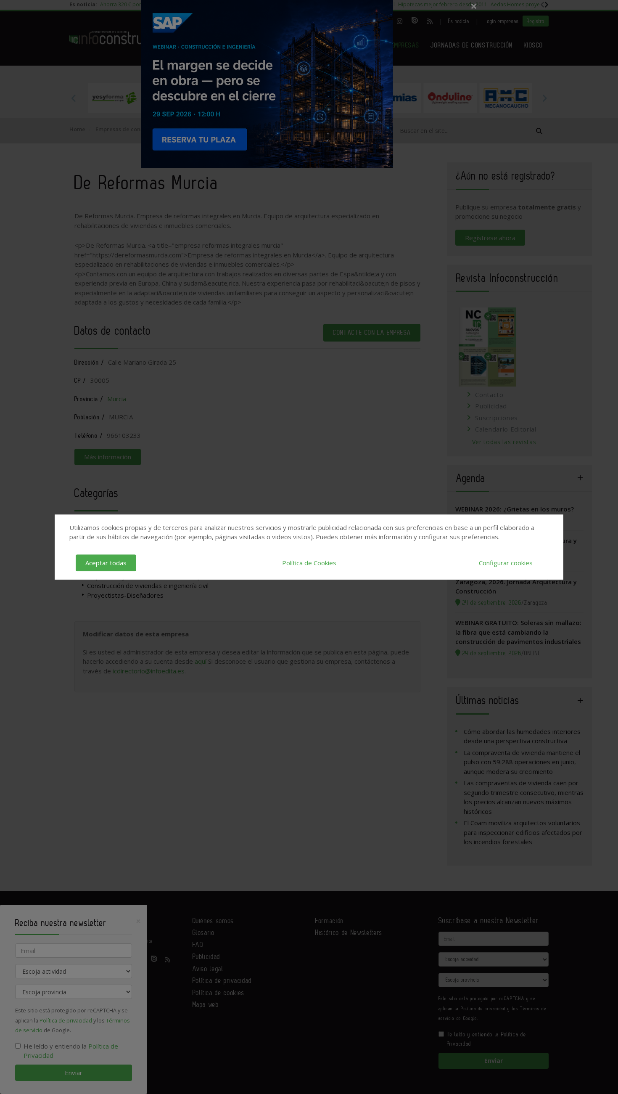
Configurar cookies (506, 563)
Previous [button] (73, 98)
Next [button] (544, 98)
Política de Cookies (309, 563)
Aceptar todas (106, 563)
